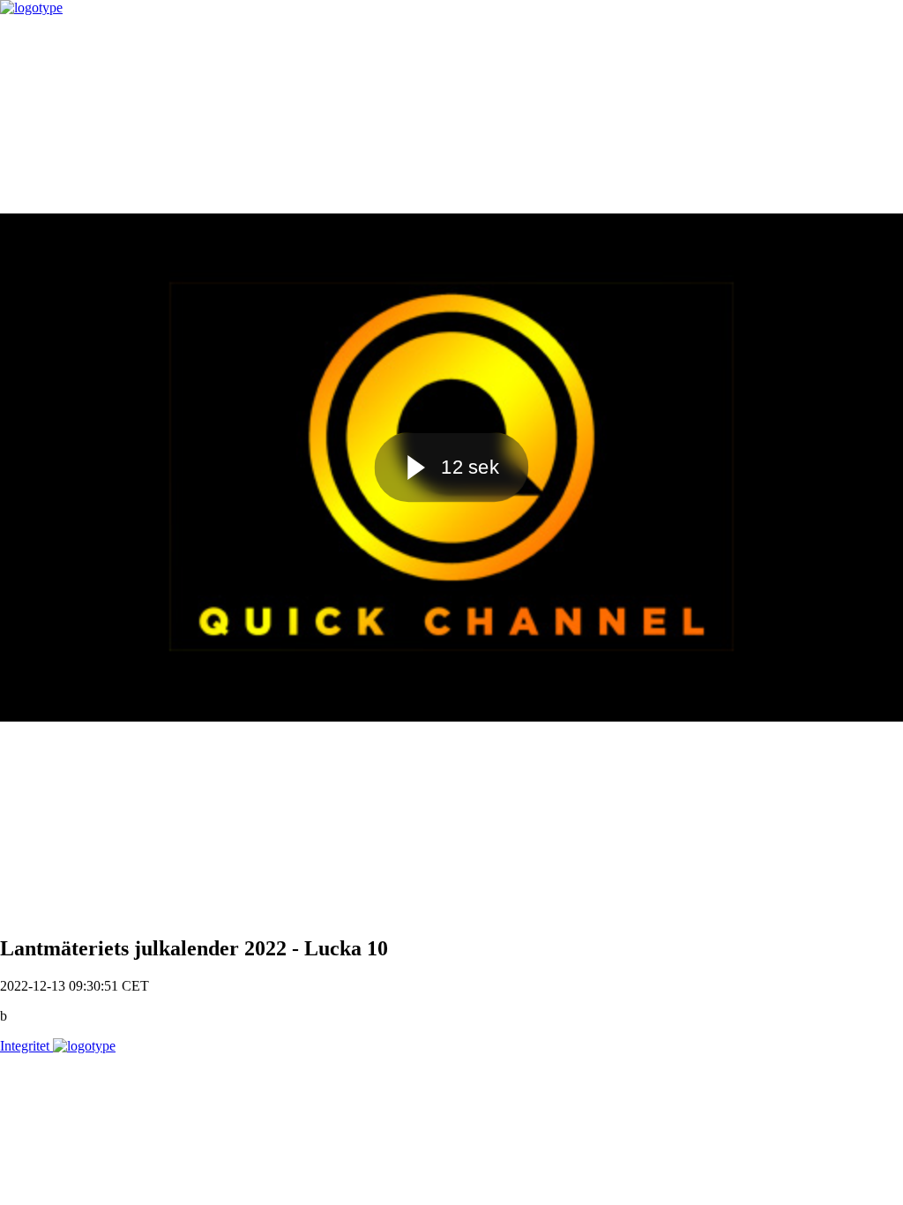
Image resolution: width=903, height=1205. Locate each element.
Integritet (26, 1045)
